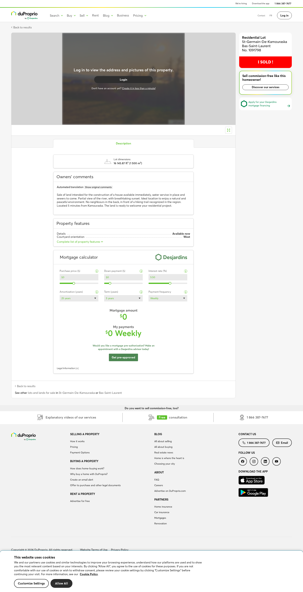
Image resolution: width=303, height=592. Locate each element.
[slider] (74, 283)
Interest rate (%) (158, 271)
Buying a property (84, 461)
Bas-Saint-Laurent (110, 392)
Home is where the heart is (169, 458)
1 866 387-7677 (283, 3)
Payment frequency (160, 291)
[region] (151, 571)
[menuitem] (111, 444)
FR (271, 15)
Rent (95, 15)
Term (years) (111, 291)
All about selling (163, 441)
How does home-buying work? (87, 468)
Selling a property (84, 434)
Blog (158, 434)
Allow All (61, 583)
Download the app (260, 3)
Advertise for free (80, 501)
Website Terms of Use (93, 550)
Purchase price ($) (70, 271)
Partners (161, 499)
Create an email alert (81, 479)
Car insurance (161, 512)
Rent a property (82, 494)
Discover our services (265, 87)
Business (123, 15)
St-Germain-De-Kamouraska (77, 392)
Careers (158, 485)
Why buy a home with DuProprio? (88, 474)
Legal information (66, 368)
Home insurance (163, 506)
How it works (77, 441)
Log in (284, 15)
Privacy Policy (119, 550)
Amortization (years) (71, 291)
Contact (261, 15)
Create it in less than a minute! (139, 88)
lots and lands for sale (41, 392)
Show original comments (98, 187)
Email (284, 442)
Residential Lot (254, 37)
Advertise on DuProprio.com (170, 490)
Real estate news (163, 452)
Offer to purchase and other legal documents (95, 485)
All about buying (163, 446)
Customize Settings (31, 583)
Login (123, 79)
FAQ (156, 479)
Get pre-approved (123, 357)
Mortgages (160, 517)
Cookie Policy (89, 574)
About (159, 472)
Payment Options (80, 452)
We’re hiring (241, 3)
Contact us (247, 434)
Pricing (74, 446)
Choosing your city (164, 463)
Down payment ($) (114, 271)
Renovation (160, 523)
